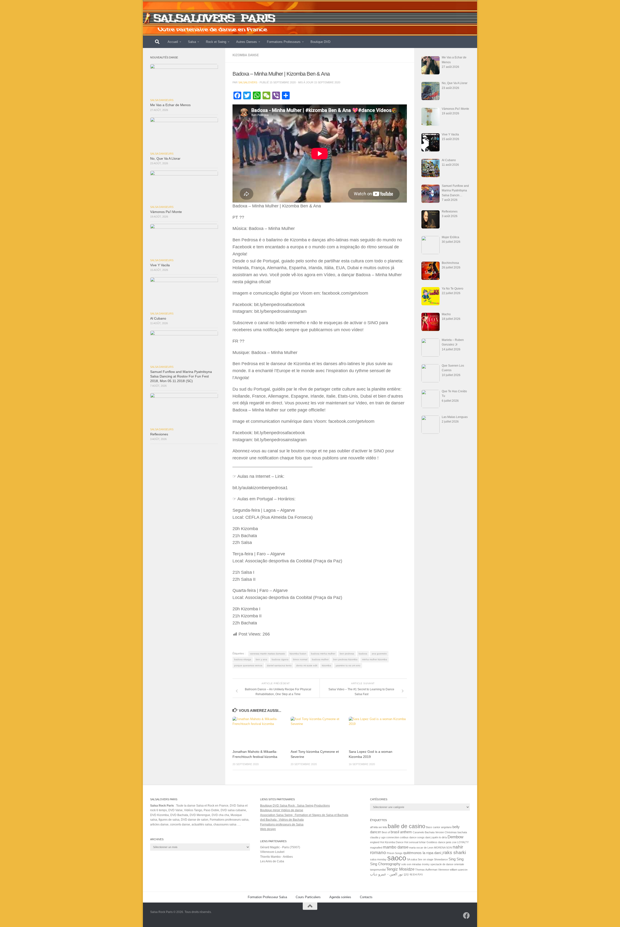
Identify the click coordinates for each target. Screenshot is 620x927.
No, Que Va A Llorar (165, 158)
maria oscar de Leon (421, 847)
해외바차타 (416, 874)
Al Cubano (158, 318)
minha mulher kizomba (374, 659)
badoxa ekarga (242, 659)
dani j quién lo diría (436, 837)
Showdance (441, 859)
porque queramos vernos (248, 665)
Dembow (455, 836)
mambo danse (395, 847)
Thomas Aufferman (426, 869)
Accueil (173, 42)
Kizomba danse (245, 55)
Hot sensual (411, 842)
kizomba (326, 665)
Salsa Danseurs (161, 100)
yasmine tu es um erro (348, 665)
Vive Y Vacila (160, 265)
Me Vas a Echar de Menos (170, 105)
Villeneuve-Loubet (272, 852)
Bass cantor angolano (439, 827)
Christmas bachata (456, 832)
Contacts (366, 897)
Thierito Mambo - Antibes (276, 856)
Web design (268, 829)
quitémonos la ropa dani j (422, 853)
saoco (396, 858)
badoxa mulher (320, 659)
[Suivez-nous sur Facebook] (466, 915)
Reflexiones (159, 434)
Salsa (192, 42)
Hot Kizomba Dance (391, 842)
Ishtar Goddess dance (432, 842)
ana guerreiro (379, 653)
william (453, 869)
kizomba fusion (298, 653)
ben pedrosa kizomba (345, 659)
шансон (462, 869)
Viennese (443, 869)
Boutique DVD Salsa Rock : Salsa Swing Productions (295, 805)
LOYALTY (463, 842)
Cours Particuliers (308, 897)
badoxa (363, 653)
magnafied (376, 847)
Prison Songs (395, 853)
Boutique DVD (320, 42)
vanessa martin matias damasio (267, 653)
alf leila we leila (378, 827)
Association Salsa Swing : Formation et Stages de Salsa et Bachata (304, 815)
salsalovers (247, 82)
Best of (386, 832)
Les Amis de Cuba (272, 861)
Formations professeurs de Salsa (281, 824)
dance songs (417, 837)
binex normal (300, 659)
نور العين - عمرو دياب (386, 874)
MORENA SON (443, 847)
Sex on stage (425, 859)
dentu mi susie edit (306, 665)
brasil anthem (401, 832)
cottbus (404, 837)
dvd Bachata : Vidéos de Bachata (282, 819)
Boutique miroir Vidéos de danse (281, 810)
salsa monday (378, 859)
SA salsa (412, 859)
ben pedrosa (347, 653)
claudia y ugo (378, 837)
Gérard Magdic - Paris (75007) (280, 847)
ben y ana (261, 659)
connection (392, 837)
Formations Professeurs (284, 42)
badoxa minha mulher (323, 653)
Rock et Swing (216, 42)
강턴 (406, 874)
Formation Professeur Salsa (267, 897)
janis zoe (451, 842)
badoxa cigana (280, 659)
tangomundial (378, 869)
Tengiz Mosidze (400, 869)
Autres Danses (246, 42)
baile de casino (406, 826)
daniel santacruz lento (279, 665)
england (374, 842)
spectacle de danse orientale (447, 864)
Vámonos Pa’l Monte (166, 212)
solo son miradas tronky (415, 864)
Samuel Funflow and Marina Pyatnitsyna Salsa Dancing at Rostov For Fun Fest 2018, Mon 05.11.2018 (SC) (181, 376)
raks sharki (454, 852)
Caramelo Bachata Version (428, 832)
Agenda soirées (340, 897)
